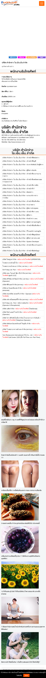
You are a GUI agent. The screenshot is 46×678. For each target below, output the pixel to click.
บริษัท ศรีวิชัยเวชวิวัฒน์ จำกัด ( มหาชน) (15, 279)
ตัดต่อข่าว (30, 192)
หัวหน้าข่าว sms (32, 218)
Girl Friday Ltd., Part (9, 303)
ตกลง (26, 675)
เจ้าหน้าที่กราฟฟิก (32, 185)
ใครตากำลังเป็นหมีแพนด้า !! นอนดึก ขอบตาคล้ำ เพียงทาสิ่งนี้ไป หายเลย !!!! (23, 456)
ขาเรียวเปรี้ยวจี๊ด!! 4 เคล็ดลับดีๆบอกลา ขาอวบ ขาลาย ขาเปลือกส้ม (21, 490)
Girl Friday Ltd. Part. (9, 270)
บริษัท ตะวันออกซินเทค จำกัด (12, 288)
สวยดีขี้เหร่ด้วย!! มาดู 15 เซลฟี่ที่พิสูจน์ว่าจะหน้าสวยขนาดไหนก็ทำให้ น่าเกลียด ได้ (23, 420)
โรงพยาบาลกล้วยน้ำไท (10, 263)
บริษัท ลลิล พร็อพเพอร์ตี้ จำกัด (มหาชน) (15, 299)
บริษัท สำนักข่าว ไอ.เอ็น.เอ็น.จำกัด (23, 151)
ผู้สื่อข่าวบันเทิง (31, 170)
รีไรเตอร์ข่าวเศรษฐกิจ (34, 231)
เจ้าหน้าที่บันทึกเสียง (33, 201)
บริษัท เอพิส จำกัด (8, 309)
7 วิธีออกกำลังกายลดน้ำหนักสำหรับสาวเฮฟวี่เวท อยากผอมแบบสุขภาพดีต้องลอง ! (23, 627)
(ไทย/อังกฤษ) (26, 309)
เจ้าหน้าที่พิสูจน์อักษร (33, 234)
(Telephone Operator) (16, 320)
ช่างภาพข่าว (31, 205)
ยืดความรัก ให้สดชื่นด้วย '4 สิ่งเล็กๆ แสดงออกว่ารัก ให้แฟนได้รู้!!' (20, 662)
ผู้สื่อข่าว (29, 215)
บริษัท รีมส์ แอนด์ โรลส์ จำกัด (12, 312)
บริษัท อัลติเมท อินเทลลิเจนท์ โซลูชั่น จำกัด (16, 323)
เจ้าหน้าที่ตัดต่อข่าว (33, 157)
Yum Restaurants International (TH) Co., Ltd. (17, 335)
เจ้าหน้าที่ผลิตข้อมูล (33, 251)
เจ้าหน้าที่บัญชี (31, 161)
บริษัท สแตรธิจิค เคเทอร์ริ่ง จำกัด (13, 294)
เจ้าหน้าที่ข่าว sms (33, 211)
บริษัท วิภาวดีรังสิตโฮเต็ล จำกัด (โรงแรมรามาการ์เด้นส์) (20, 318)
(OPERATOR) (29, 259)
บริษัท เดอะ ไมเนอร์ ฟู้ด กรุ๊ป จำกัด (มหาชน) (16, 273)
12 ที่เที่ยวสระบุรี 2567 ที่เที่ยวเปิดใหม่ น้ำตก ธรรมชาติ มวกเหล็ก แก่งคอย (20, 592)
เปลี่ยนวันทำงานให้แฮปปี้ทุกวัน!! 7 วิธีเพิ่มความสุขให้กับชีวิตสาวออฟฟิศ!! (20, 557)
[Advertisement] (23, 32)
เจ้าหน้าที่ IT (31, 188)
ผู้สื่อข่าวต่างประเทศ (33, 238)
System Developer (33, 241)
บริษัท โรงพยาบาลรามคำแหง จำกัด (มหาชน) (17, 329)
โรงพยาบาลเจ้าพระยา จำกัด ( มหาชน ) (15, 266)
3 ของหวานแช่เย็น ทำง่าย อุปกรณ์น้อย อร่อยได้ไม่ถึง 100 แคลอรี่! (20, 523)
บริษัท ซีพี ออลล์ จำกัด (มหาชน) (12, 284)
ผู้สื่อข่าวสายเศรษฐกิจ (34, 222)
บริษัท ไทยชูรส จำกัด (9, 259)
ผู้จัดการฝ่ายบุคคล (32, 208)
